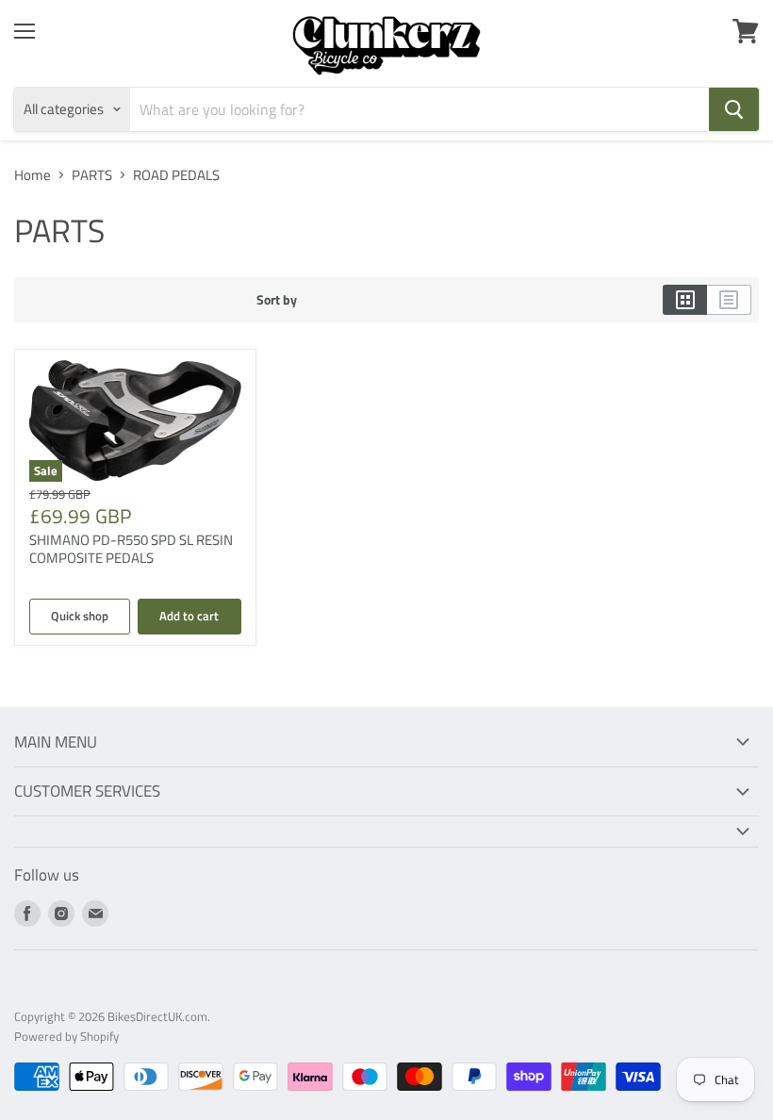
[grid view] (685, 300)
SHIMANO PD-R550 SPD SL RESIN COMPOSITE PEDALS (131, 549)
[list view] (729, 300)
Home (32, 175)
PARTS (92, 175)
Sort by (276, 299)
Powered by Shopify (66, 1036)
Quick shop (79, 615)
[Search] (734, 109)
